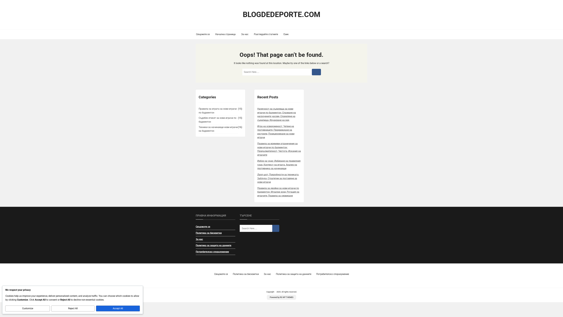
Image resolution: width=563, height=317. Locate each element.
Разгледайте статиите (266, 34)
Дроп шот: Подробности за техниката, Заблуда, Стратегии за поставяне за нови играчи (278, 178)
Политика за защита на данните (213, 245)
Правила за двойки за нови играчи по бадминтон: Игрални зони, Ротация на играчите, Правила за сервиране (278, 192)
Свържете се (203, 34)
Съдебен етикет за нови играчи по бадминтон (217, 120)
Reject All (73, 308)
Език (286, 34)
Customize (27, 308)
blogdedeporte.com (281, 14)
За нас (244, 34)
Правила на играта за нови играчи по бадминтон (218, 110)
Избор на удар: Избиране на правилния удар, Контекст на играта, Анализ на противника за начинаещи (279, 165)
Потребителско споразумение (212, 251)
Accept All (118, 308)
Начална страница (225, 34)
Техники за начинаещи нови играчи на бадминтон (218, 129)
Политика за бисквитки (209, 233)
